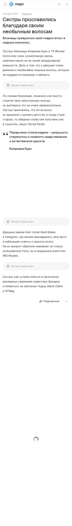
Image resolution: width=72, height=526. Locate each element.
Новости (26, 13)
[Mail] (11, 4)
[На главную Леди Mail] (18, 4)
